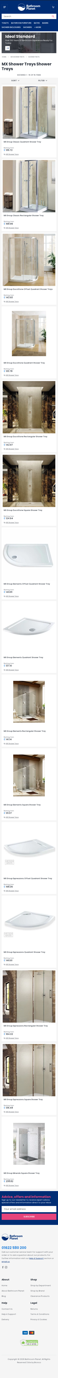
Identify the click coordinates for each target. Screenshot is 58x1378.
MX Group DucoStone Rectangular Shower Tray (25, 436)
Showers (27, 27)
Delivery (5, 1319)
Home (4, 57)
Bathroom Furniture (21, 23)
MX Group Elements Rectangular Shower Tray (25, 731)
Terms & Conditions (39, 1314)
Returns (34, 1309)
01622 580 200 (14, 1247)
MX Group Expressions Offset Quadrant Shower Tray (28, 878)
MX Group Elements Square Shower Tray (22, 805)
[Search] (53, 16)
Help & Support (36, 1258)
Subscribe (29, 1216)
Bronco (37, 1362)
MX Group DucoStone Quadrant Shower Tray (24, 363)
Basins (45, 23)
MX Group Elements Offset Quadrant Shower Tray (27, 584)
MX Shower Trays (17, 57)
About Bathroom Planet (13, 1291)
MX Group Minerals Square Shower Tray (22, 1173)
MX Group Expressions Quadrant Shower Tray (24, 952)
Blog (4, 1296)
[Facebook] (3, 1268)
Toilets (5, 23)
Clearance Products (40, 1296)
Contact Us (7, 1309)
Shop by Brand (37, 1291)
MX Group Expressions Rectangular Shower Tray (26, 1026)
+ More (37, 27)
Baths (37, 23)
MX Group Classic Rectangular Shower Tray (24, 215)
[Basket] (53, 7)
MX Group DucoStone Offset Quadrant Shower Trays (28, 289)
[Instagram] (6, 1268)
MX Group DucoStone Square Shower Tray (23, 510)
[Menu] (5, 7)
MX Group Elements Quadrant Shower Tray (23, 657)
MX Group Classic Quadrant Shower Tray (22, 142)
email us (6, 1261)
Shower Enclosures (11, 27)
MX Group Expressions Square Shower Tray (23, 1099)
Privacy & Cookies (38, 1319)
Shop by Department (40, 1285)
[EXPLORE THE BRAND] (7, 48)
